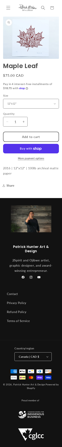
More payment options (31, 158)
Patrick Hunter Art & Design (29, 384)
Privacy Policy (16, 303)
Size (5, 95)
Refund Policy (16, 312)
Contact (12, 294)
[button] (8, 7)
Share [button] (10, 185)
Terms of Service (18, 321)
